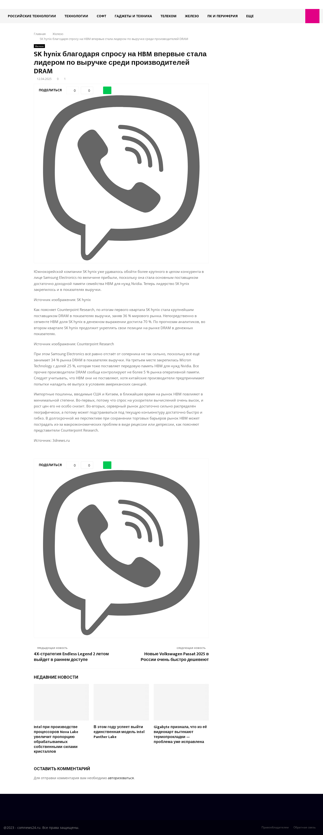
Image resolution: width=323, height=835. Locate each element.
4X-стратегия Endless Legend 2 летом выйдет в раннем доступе (71, 657)
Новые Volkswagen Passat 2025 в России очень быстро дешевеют (175, 657)
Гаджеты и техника (133, 16)
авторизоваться (121, 778)
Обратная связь (304, 827)
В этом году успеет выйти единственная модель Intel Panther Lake (119, 732)
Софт (101, 16)
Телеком (168, 16)
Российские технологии (32, 16)
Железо (192, 16)
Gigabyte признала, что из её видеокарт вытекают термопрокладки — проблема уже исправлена (180, 734)
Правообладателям (275, 827)
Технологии (76, 16)
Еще (250, 16)
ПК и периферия (222, 16)
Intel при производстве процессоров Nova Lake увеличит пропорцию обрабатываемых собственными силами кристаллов (56, 739)
